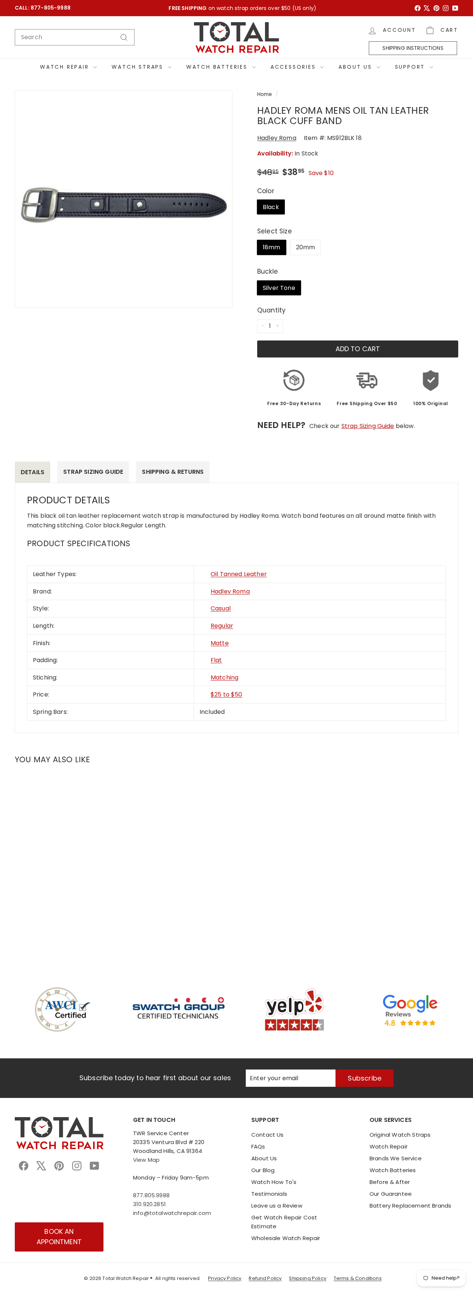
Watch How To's (273, 1182)
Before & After (390, 1182)
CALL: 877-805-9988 (43, 7)
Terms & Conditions (358, 1278)
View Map (146, 1160)
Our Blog (263, 1170)
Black (271, 207)
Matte (220, 643)
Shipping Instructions (412, 48)
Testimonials (269, 1194)
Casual (221, 608)
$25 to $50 (226, 694)
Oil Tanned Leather (239, 574)
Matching (224, 677)
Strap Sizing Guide (367, 426)
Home (264, 94)
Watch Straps (139, 67)
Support (411, 67)
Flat (216, 660)
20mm (305, 247)
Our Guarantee (391, 1194)
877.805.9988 (151, 1195)
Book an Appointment (59, 1237)
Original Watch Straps (400, 1135)
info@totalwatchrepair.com (172, 1213)
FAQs (258, 1146)
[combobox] (75, 37)
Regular (222, 626)
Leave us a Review (276, 1205)
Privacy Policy (224, 1278)
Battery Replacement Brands (410, 1205)
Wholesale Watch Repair (285, 1238)
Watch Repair (65, 67)
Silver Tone (279, 287)
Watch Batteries (218, 67)
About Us (356, 67)
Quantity (271, 309)
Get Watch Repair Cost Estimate (284, 1221)
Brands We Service (396, 1158)
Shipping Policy (307, 1278)
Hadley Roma (276, 138)
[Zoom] (123, 199)
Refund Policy (265, 1278)
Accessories (294, 67)
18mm (271, 247)
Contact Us (267, 1135)
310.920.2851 (149, 1204)
